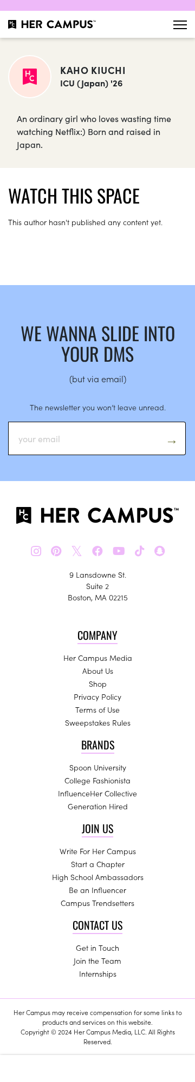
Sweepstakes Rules (98, 722)
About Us (97, 670)
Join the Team (97, 960)
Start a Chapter (98, 863)
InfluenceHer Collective (97, 793)
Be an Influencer (97, 889)
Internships (97, 973)
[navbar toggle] (180, 25)
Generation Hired (98, 806)
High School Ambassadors (98, 876)
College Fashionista (97, 780)
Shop (98, 683)
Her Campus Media (97, 657)
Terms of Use (97, 709)
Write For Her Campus (98, 851)
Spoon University (97, 767)
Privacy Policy (97, 696)
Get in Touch (97, 947)
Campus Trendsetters (97, 902)
